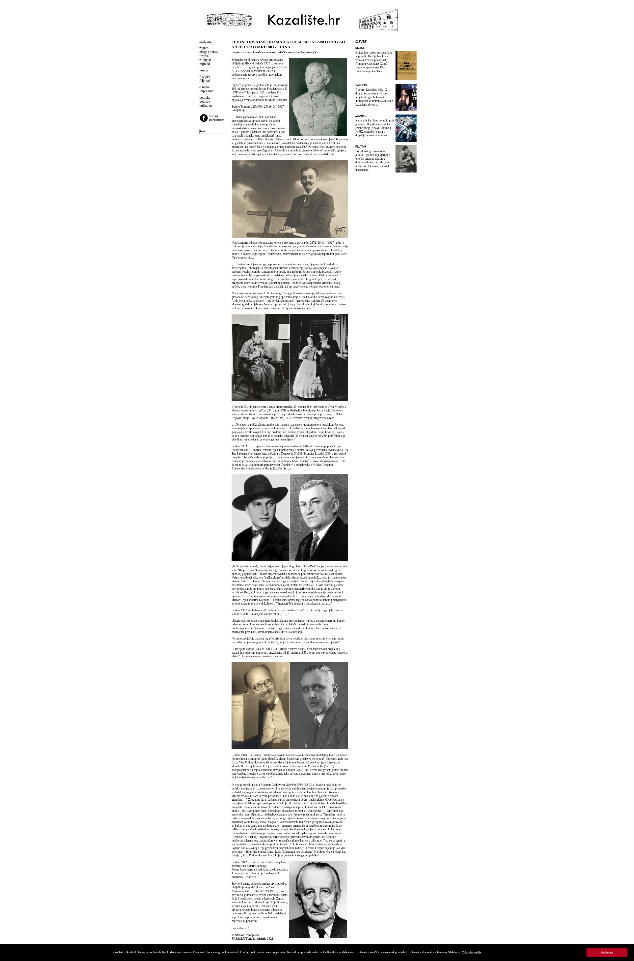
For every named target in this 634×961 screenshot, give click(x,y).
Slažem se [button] (607, 952)
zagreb (204, 48)
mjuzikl (204, 64)
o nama (204, 87)
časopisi (204, 77)
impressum (206, 91)
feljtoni (204, 81)
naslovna (205, 41)
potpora (204, 101)
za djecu (205, 60)
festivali (205, 56)
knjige (203, 70)
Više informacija (471, 952)
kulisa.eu (205, 105)
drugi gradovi (208, 52)
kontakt (204, 97)
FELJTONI (361, 146)
